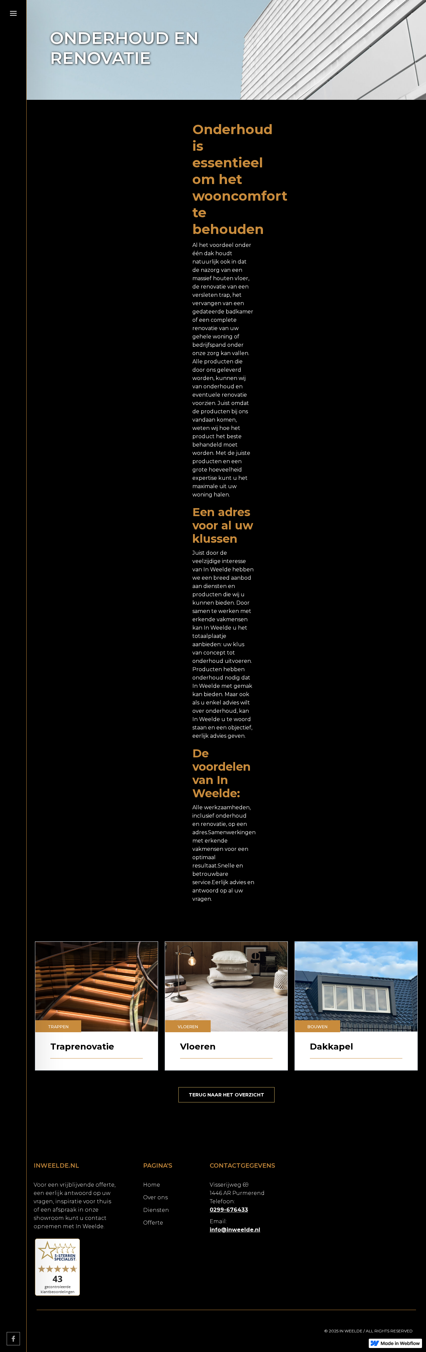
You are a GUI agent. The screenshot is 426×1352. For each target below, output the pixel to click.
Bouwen (317, 1026)
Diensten (156, 1210)
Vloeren (188, 1026)
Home (151, 1185)
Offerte (153, 1223)
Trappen (58, 1026)
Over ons (155, 1197)
